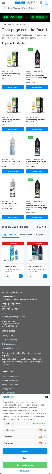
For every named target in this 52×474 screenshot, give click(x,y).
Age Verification (8, 393)
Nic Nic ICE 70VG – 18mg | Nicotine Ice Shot (12, 163)
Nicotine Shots (8, 159)
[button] (46, 397)
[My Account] (41, 3)
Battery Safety (8, 336)
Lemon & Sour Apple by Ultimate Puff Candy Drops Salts (36, 207)
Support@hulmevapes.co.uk (13, 316)
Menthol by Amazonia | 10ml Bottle (11, 75)
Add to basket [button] (13, 171)
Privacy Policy (25, 471)
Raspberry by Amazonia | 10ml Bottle (11, 121)
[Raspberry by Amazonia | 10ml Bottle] (13, 104)
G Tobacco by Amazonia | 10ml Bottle (36, 121)
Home (4, 24)
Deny (25, 458)
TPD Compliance (9, 344)
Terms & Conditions (10, 385)
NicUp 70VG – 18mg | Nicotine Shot (10, 205)
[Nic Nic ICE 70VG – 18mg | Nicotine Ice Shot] (13, 146)
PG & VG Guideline (9, 340)
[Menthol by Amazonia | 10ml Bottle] (13, 58)
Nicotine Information (10, 348)
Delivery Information (10, 376)
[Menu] (5, 3)
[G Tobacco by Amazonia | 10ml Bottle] (37, 104)
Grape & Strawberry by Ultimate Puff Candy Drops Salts (36, 77)
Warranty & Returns (10, 381)
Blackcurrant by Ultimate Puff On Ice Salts (36, 163)
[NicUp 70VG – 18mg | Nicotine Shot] (13, 188)
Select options (13, 87)
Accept (25, 451)
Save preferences (25, 465)
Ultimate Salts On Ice (34, 159)
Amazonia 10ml (8, 71)
